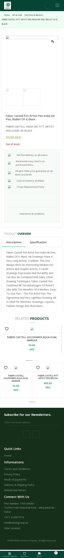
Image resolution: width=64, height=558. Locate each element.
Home (7, 15)
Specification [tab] (38, 242)
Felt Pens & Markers (34, 15)
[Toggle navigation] (57, 5)
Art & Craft (17, 15)
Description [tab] (13, 242)
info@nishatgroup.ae (16, 522)
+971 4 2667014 (14, 517)
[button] (29, 360)
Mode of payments (15, 479)
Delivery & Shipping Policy (19, 484)
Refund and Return (15, 490)
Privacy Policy (12, 474)
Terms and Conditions (17, 469)
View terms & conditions (32, 213)
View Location (12, 528)
